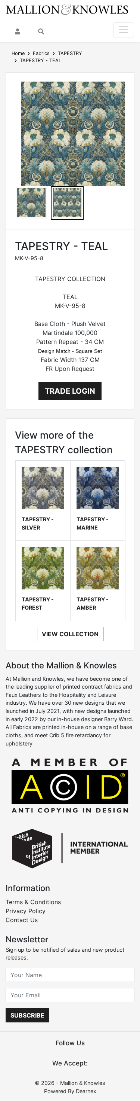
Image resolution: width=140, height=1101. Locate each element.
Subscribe (27, 1015)
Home (18, 53)
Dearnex (86, 1091)
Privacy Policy (26, 911)
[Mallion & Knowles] (67, 9)
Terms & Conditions (33, 902)
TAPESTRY (70, 53)
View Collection (70, 634)
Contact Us (22, 920)
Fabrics (41, 53)
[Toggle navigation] (123, 29)
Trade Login (70, 391)
